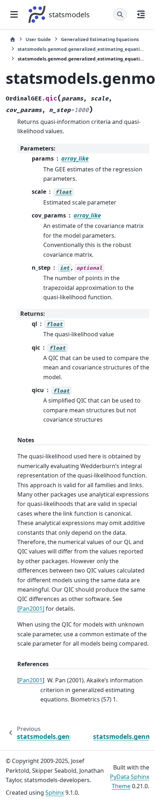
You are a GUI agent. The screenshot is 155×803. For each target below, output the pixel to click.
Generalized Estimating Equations (100, 39)
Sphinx (54, 793)
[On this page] (141, 14)
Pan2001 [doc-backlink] (31, 680)
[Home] (12, 39)
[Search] (120, 14)
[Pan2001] (30, 609)
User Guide (38, 39)
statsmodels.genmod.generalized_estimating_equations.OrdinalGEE (81, 49)
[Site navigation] (14, 14)
